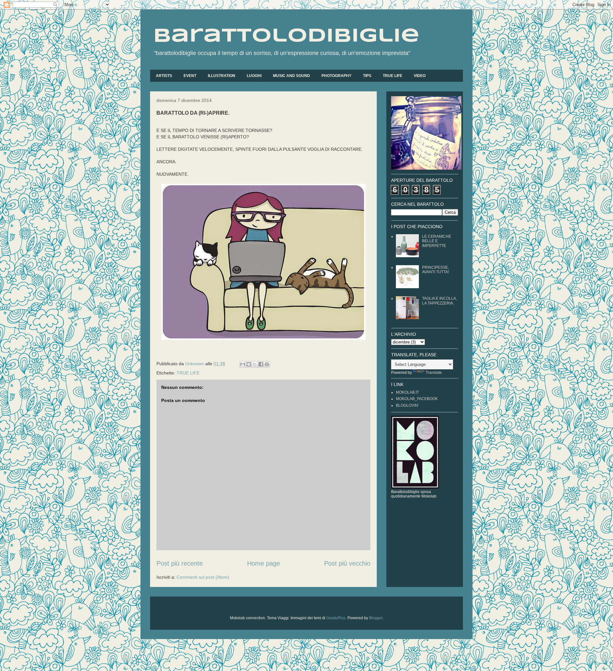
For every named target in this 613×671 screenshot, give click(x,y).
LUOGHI (254, 75)
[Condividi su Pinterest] (267, 364)
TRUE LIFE (392, 75)
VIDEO (420, 75)
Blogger (375, 618)
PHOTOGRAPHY (337, 75)
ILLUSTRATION (221, 75)
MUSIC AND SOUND (291, 75)
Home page (263, 563)
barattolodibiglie (286, 36)
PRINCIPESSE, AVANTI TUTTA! (435, 269)
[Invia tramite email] (242, 364)
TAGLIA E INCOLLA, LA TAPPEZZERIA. (439, 300)
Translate (434, 372)
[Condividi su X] (255, 364)
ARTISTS (164, 75)
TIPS (367, 75)
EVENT (190, 75)
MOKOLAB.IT (407, 392)
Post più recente (179, 563)
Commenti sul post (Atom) (203, 577)
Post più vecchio (347, 563)
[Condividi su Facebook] (261, 364)
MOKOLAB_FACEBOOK (417, 399)
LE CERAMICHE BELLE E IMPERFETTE (436, 241)
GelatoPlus (335, 618)
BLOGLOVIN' (407, 405)
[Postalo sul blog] (249, 364)
